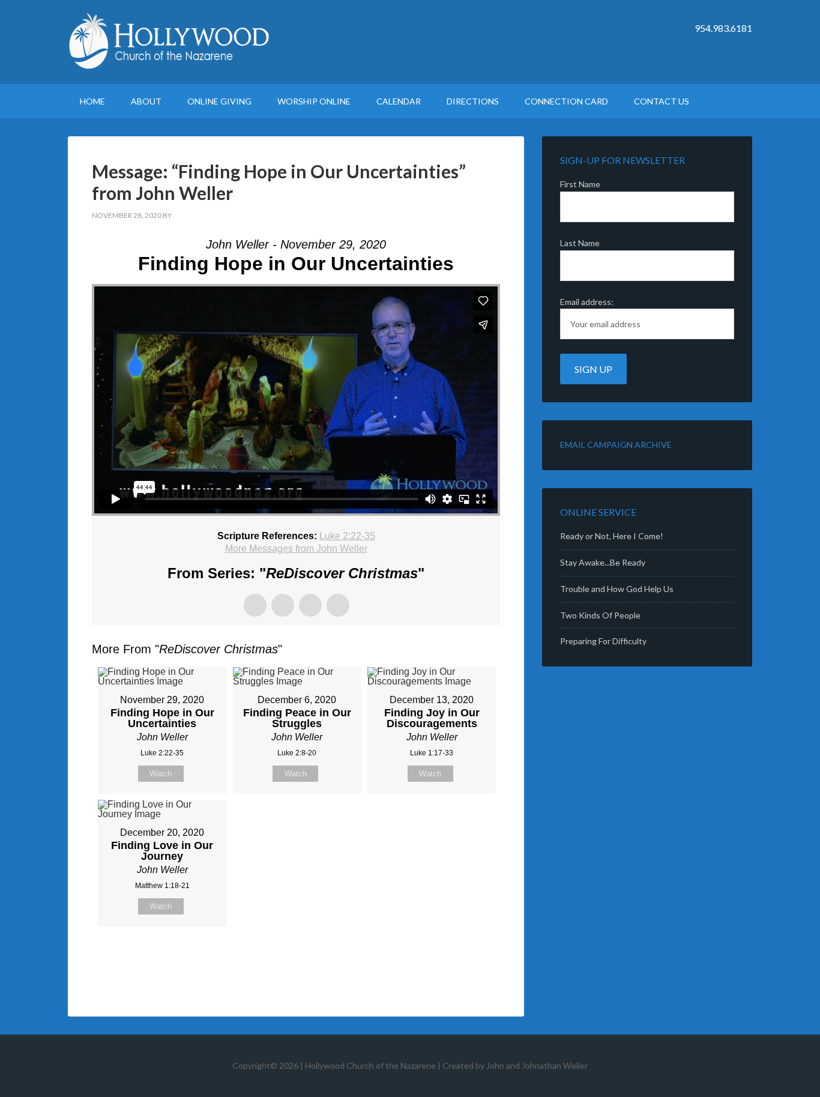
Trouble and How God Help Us (617, 589)
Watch (160, 773)
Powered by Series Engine (455, 956)
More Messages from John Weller (296, 548)
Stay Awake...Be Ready (602, 562)
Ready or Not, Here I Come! (611, 536)
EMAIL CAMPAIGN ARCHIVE (616, 445)
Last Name (580, 243)
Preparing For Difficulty (603, 641)
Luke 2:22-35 (347, 536)
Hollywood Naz (170, 42)
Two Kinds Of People (600, 615)
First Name (580, 184)
